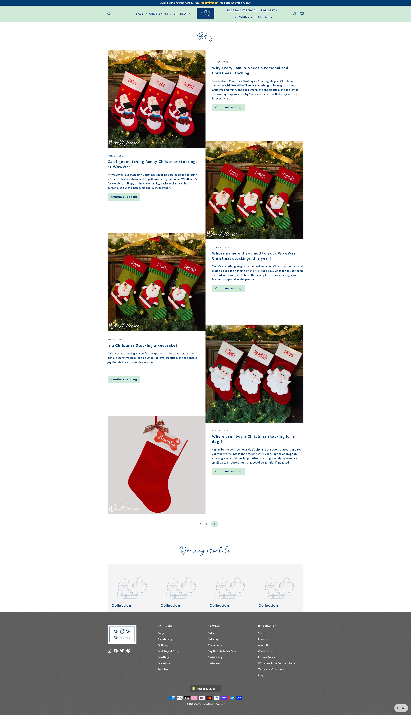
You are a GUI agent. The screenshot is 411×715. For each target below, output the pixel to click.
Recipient (262, 17)
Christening (159, 13)
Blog (261, 675)
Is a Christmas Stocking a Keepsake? (143, 345)
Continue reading (228, 107)
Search (262, 633)
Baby (140, 13)
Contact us (265, 651)
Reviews (263, 639)
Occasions (241, 17)
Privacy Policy (266, 657)
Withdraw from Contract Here (276, 663)
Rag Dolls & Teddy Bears (222, 651)
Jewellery (268, 10)
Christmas (214, 663)
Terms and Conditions (271, 669)
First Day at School (242, 10)
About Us (263, 645)
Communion (215, 645)
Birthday (181, 13)
